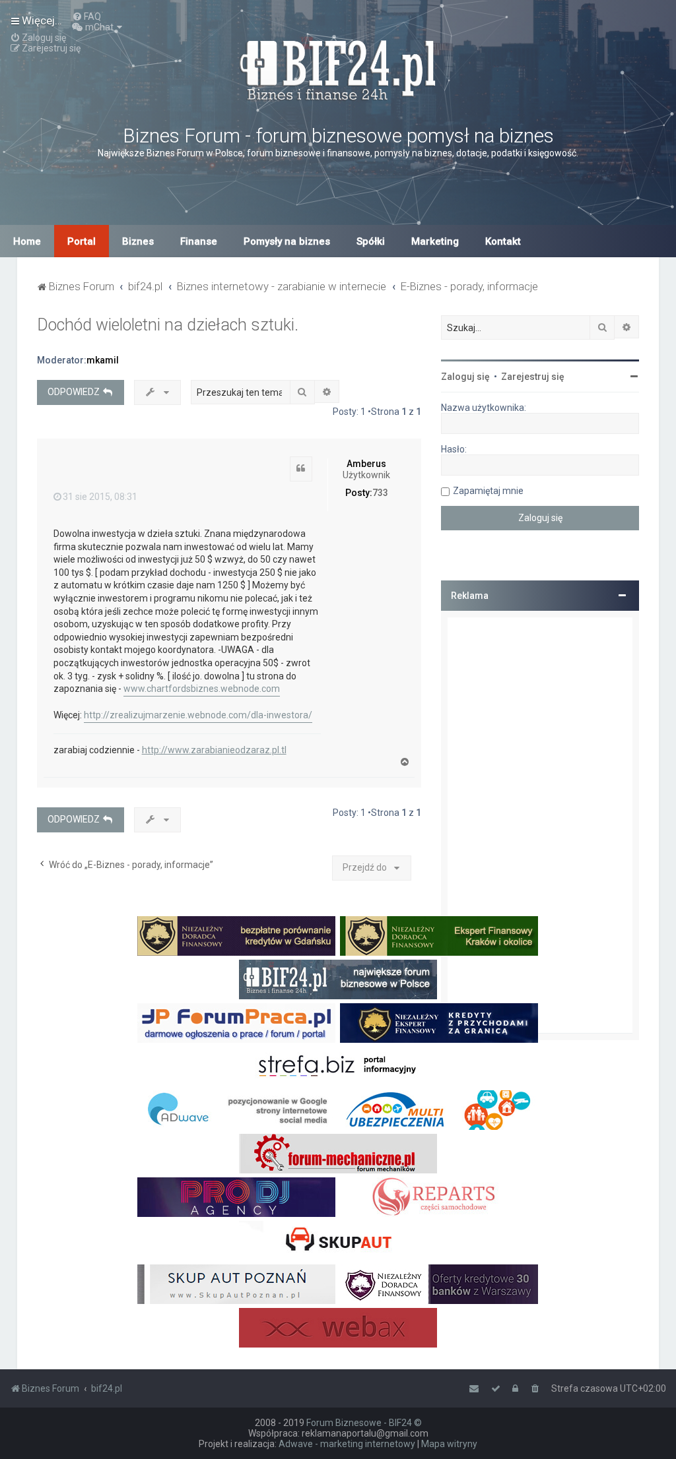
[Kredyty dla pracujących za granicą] (439, 1023)
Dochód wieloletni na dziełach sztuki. (167, 324)
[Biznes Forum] (338, 68)
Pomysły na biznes (287, 241)
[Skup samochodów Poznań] (236, 1284)
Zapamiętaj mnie (488, 490)
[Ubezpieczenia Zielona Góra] (439, 1110)
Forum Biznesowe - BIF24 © (364, 1422)
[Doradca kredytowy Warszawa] (439, 1284)
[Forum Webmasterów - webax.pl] (338, 1328)
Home (27, 241)
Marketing (435, 241)
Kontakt (503, 241)
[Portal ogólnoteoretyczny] (338, 1066)
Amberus (366, 463)
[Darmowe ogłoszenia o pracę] (236, 1023)
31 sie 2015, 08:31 (100, 496)
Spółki (370, 241)
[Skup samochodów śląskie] (338, 1240)
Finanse (198, 241)
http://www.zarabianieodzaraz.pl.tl (214, 750)
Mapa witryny (449, 1444)
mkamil (102, 360)
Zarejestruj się (532, 376)
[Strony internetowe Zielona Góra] (236, 1110)
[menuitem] (86, 16)
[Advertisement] (540, 825)
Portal (81, 241)
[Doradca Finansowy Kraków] (439, 936)
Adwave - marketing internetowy (347, 1444)
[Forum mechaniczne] (338, 1153)
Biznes (138, 241)
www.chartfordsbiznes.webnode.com (201, 688)
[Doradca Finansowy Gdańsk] (236, 936)
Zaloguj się (465, 376)
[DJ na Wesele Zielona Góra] (236, 1197)
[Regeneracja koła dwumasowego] (439, 1197)
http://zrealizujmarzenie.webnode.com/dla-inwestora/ (198, 715)
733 (380, 492)
